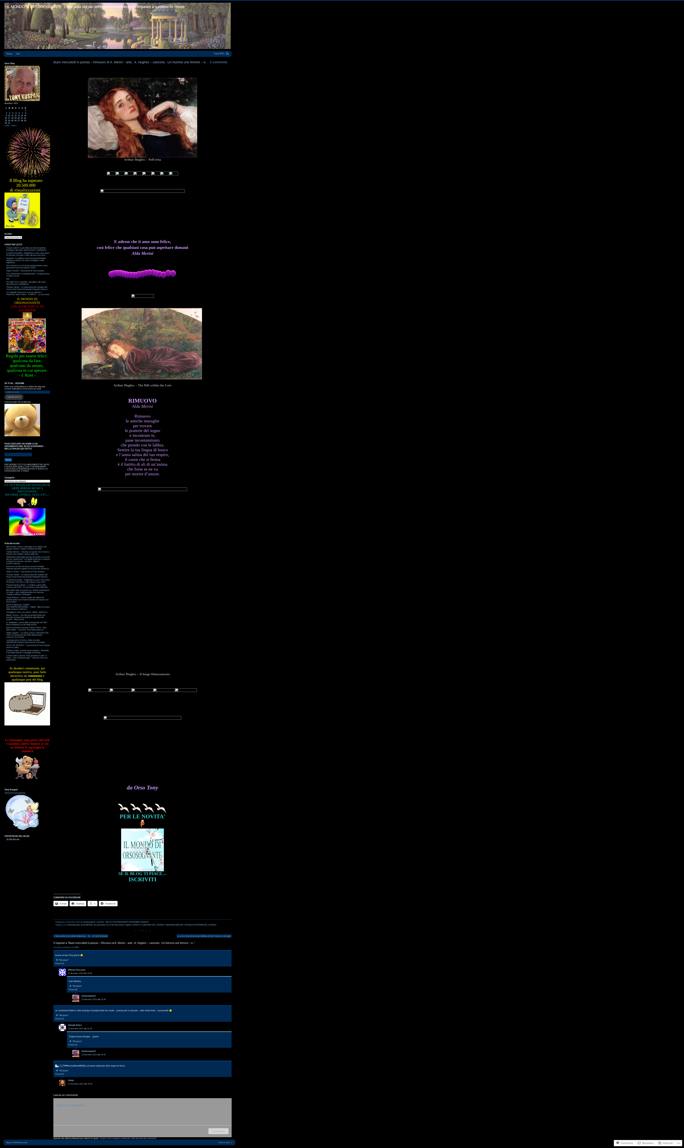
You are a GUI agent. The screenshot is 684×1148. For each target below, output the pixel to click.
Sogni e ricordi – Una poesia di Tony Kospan (25, 572)
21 (22, 118)
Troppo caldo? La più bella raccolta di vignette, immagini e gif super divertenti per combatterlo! (26, 249)
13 (19, 115)
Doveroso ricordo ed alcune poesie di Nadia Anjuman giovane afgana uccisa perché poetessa (27, 567)
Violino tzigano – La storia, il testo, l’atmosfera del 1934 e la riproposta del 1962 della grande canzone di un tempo (27, 635)
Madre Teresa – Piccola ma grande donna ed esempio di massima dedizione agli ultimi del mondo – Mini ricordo (25, 617)
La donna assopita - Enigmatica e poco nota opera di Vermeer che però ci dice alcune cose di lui (28, 254)
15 (25, 115)
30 (6, 123)
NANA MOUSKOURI (174, 925)
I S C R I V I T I (13, 397)
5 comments (218, 62)
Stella (71, 1080)
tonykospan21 (89, 922)
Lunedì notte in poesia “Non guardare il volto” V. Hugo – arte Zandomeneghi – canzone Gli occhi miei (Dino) (26, 657)
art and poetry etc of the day (106, 925)
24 (9, 120)
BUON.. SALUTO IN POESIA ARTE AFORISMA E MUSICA (123, 922)
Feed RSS (219, 53)
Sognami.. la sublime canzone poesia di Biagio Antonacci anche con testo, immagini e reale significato (26, 260)
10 (9, 115)
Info (18, 53)
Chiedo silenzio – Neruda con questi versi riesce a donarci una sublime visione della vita (28, 553)
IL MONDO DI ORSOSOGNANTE (34, 6)
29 (25, 120)
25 (12, 120)
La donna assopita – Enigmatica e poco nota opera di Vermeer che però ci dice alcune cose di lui (28, 581)
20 (19, 118)
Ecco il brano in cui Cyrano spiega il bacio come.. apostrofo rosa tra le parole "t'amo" (27, 266)
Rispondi (59, 963)
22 (25, 118)
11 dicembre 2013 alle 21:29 (80, 1028)
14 (22, 115)
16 (6, 118)
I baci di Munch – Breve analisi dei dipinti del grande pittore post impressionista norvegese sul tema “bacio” (27, 599)
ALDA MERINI (87, 925)
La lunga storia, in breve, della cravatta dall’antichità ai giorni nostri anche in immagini (25, 641)
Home (9, 53)
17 (9, 118)
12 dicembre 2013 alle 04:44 (80, 1084)
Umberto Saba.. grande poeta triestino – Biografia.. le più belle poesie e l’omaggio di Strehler (28, 651)
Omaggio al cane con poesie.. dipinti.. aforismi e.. (27, 612)
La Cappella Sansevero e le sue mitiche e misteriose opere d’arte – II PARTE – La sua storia (27, 293)
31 (9, 123)
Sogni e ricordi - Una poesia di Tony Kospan (25, 271)
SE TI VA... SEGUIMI (14, 383)
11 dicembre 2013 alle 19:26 (80, 973)
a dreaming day (73, 925)
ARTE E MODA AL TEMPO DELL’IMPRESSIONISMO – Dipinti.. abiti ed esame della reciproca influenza (28, 607)
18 (12, 118)
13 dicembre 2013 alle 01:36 (93, 1055)
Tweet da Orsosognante (14, 793)
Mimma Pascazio (76, 970)
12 (15, 115)
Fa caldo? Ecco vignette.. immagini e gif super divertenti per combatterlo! (26, 283)
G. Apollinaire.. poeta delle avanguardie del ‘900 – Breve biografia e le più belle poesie (27, 623)
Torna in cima (224, 1142)
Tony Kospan (11, 789)
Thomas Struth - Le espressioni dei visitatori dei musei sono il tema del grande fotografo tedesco (27, 288)
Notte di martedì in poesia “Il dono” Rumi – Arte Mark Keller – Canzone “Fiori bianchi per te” (26, 629)
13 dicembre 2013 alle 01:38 (93, 999)
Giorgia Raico (75, 1025)
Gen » (14, 125)
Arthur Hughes (125, 925)
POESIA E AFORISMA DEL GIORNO (200, 925)
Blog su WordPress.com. (17, 1142)
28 (22, 120)
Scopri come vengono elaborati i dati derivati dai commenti (128, 1138)
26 (15, 120)
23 (6, 120)
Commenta (218, 1131)
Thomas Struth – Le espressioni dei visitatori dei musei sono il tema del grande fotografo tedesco (27, 576)
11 (12, 115)
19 (15, 118)
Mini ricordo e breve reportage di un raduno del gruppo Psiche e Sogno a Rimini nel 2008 (26, 548)
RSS (77, 947)
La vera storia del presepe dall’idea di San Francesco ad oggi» (204, 936)
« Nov (7, 125)
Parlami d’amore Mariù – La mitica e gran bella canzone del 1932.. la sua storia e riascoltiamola (27, 586)
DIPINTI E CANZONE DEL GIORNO (148, 925)
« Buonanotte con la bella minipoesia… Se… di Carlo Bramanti (80, 936)
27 (19, 120)
